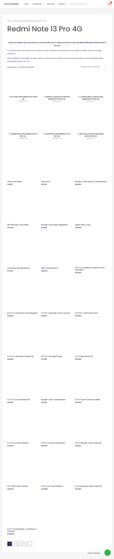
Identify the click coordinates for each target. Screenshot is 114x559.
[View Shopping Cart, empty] (109, 4)
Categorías (37, 4)
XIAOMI (25, 21)
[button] (43, 4)
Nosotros (51, 4)
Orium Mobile (11, 3)
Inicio (27, 4)
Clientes (61, 4)
